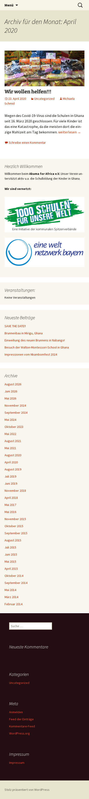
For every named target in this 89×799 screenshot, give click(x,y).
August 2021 (13, 441)
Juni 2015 (11, 554)
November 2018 (15, 491)
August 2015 (13, 540)
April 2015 (11, 569)
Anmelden (16, 712)
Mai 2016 (10, 512)
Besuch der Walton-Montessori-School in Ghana (37, 347)
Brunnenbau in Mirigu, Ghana (24, 333)
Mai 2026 (10, 398)
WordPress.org (19, 733)
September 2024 (16, 412)
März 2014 (11, 597)
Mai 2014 (10, 590)
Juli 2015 (10, 547)
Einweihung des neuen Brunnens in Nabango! (35, 340)
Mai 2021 (10, 448)
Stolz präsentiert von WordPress (27, 790)
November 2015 (15, 519)
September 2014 (16, 583)
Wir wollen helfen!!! (28, 92)
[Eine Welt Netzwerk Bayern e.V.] (44, 252)
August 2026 (13, 384)
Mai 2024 (10, 420)
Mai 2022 (10, 434)
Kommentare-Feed (22, 726)
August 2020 (13, 455)
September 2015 (16, 533)
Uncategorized (44, 99)
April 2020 (11, 462)
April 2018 (11, 498)
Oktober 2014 (14, 576)
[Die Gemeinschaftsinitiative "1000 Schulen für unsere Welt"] (44, 214)
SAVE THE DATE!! (15, 326)
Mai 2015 (10, 561)
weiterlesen (69, 132)
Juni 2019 (11, 483)
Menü (9, 5)
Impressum (16, 763)
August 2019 (13, 469)
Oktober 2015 (14, 526)
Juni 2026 (11, 391)
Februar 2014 (13, 604)
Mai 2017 (10, 505)
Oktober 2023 (14, 427)
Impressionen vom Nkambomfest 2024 (31, 354)
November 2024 (15, 405)
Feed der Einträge (21, 719)
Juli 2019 (10, 476)
